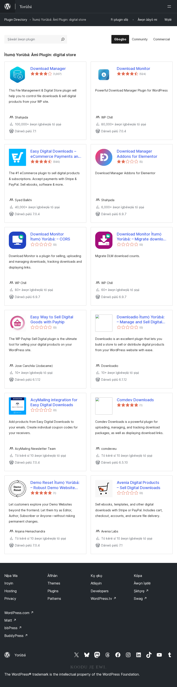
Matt (10, 620)
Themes (53, 583)
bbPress (13, 628)
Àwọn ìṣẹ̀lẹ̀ (142, 583)
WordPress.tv (103, 598)
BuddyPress (16, 635)
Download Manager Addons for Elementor (137, 153)
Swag (140, 598)
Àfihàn (52, 575)
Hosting (10, 591)
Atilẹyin (96, 583)
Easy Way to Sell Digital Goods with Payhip (51, 319)
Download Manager (48, 68)
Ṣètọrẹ (141, 591)
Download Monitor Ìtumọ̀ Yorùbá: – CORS (50, 236)
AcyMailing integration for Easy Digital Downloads (53, 402)
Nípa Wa (10, 575)
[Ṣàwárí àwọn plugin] (62, 39)
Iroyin (8, 583)
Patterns (54, 598)
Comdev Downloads (135, 400)
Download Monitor (133, 68)
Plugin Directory (15, 19)
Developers (100, 591)
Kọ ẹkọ (96, 575)
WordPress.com (19, 613)
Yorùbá (20, 655)
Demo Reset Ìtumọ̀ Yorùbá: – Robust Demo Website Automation (54, 485)
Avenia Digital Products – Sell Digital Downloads (138, 485)
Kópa (138, 575)
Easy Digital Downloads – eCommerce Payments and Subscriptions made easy (55, 154)
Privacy (10, 598)
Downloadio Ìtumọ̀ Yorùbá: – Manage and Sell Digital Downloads (140, 320)
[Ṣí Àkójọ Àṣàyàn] (170, 6)
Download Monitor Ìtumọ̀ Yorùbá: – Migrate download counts (142, 237)
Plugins (52, 591)
